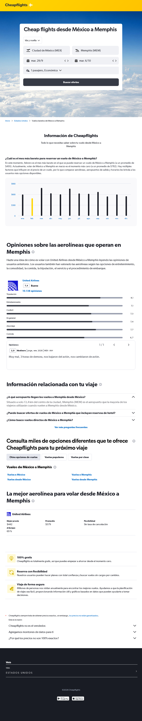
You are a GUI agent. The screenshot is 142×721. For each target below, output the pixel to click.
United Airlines (31, 280)
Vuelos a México (16, 474)
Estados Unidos (21, 121)
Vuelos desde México (19, 479)
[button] (45, 60)
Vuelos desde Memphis (84, 479)
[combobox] (32, 40)
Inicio (7, 121)
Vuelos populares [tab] (54, 457)
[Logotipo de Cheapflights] (16, 5)
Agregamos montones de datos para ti (31, 632)
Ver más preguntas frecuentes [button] (71, 427)
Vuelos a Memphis (82, 474)
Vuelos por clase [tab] (80, 457)
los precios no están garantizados (83, 615)
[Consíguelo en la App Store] (78, 699)
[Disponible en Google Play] (63, 699)
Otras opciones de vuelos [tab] (23, 457)
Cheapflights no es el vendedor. (27, 625)
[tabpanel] (71, 194)
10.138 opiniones (32, 290)
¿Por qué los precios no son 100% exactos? (34, 638)
